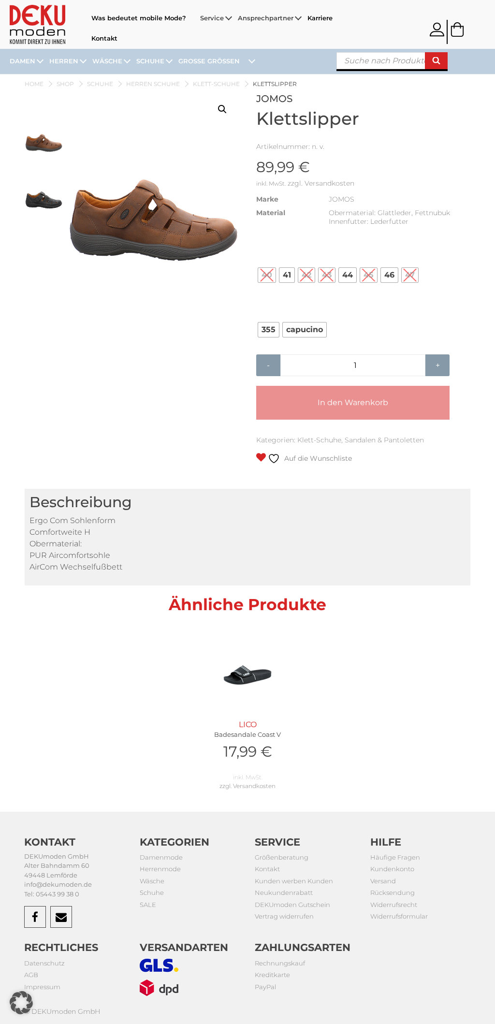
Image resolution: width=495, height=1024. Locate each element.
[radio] (267, 275)
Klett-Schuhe (216, 84)
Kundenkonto (392, 869)
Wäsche (107, 61)
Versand (383, 881)
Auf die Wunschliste (317, 458)
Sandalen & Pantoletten (384, 440)
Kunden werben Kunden (294, 881)
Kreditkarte (272, 975)
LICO (247, 740)
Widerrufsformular (399, 916)
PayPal (265, 987)
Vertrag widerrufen (284, 916)
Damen (22, 61)
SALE (148, 904)
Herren (63, 61)
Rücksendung (392, 892)
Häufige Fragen (395, 857)
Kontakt (104, 38)
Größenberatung (281, 857)
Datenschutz (44, 963)
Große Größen (209, 61)
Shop (65, 84)
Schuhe (150, 61)
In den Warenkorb (353, 402)
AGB (31, 975)
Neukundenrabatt (284, 892)
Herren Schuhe (153, 84)
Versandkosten (329, 183)
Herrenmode (160, 869)
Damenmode (161, 857)
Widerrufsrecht (393, 904)
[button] (222, 109)
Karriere (320, 18)
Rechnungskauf (280, 963)
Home (34, 84)
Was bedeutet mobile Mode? (138, 18)
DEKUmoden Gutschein (292, 904)
